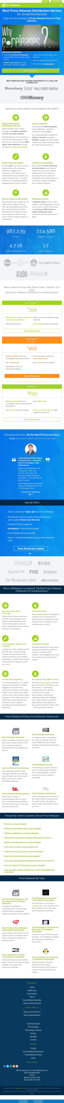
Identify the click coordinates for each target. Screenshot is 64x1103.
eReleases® (19, 1080)
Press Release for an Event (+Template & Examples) (44, 891)
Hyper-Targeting (39, 123)
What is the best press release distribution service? (28, 830)
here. (32, 1085)
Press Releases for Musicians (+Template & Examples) (45, 950)
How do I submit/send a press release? (22, 848)
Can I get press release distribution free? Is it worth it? (29, 853)
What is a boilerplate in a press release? (22, 834)
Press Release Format (42, 757)
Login (46, 1)
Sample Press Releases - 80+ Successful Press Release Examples (15, 893)
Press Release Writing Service (16, 786)
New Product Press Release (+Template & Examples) (14, 921)
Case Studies (32, 986)
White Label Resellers (32, 1007)
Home (32, 979)
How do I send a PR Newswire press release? (24, 857)
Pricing (33, 1040)
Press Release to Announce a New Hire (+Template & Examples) (45, 921)
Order (33, 1050)
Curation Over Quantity (42, 163)
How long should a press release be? (21, 839)
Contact (33, 1032)
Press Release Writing (33, 1047)
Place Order (56, 1)
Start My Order (30, 71)
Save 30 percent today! (31, 540)
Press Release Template (13, 729)
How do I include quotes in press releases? (24, 844)
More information (32, 331)
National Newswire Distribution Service (11, 124)
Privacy (33, 1025)
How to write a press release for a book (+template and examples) (29, 863)
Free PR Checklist (33, 1016)
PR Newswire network (19, 147)
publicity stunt (38, 898)
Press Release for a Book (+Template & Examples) (13, 948)
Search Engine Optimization (15, 199)
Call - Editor (23, 1101)
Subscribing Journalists (12, 163)
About (32, 989)
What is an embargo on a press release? (22, 821)
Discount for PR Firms (32, 1004)
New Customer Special (32, 995)
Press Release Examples (43, 727)
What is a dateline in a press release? (21, 825)
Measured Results (40, 199)
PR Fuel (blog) (33, 1019)
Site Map (33, 1029)
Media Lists (32, 982)
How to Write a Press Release (15, 760)
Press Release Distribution (44, 785)
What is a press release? (15, 816)
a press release (44, 675)
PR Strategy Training (33, 1022)
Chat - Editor (38, 1101)
